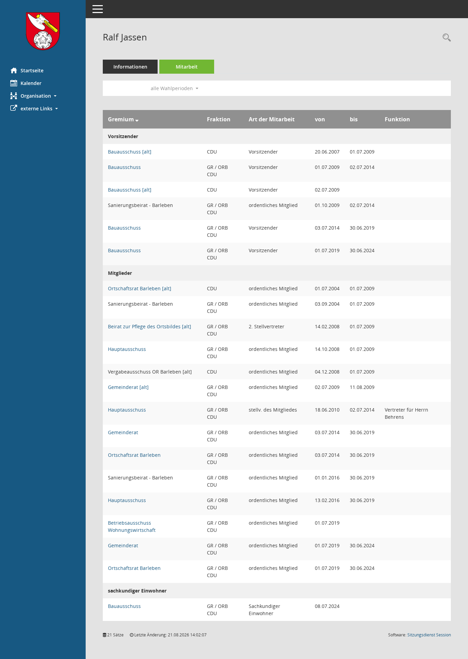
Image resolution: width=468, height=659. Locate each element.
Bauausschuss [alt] (129, 151)
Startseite (32, 70)
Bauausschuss (124, 167)
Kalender (31, 83)
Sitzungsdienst (429, 635)
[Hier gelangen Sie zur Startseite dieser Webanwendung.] (43, 31)
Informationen (130, 66)
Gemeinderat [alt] (128, 387)
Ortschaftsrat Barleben (134, 455)
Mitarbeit (187, 66)
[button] (43, 95)
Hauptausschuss (127, 349)
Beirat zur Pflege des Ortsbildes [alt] (149, 326)
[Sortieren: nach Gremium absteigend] (136, 119)
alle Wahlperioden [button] (172, 88)
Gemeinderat (123, 432)
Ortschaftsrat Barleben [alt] (139, 288)
